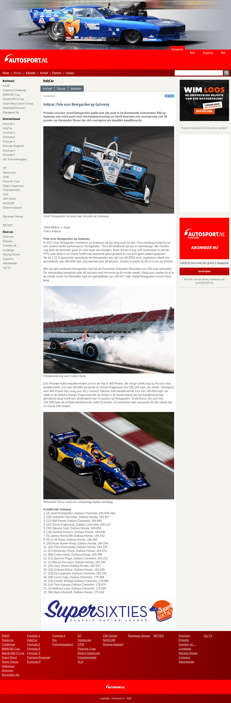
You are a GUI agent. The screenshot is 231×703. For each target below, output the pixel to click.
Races (61, 88)
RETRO (7, 225)
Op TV (7, 267)
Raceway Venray (13, 216)
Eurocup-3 (9, 150)
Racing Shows (11, 254)
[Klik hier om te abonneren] (204, 239)
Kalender (31, 73)
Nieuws (18, 73)
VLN (5, 194)
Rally (223, 53)
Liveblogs (8, 250)
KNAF (6, 85)
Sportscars (9, 172)
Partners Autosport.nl (193, 128)
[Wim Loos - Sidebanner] (204, 100)
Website (76, 88)
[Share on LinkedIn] (172, 95)
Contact (70, 73)
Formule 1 (9, 123)
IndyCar (7, 128)
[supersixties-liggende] (108, 611)
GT (5, 168)
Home (6, 73)
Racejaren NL (11, 112)
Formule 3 (9, 141)
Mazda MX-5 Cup (13, 99)
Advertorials (10, 263)
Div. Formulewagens (15, 159)
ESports (7, 241)
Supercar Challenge (14, 90)
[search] (226, 73)
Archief (44, 73)
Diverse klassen (12, 207)
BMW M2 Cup (11, 94)
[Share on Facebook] (166, 95)
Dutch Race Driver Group (18, 103)
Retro (192, 53)
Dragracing (208, 53)
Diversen (8, 236)
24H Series (9, 198)
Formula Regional (13, 145)
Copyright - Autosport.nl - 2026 (115, 698)
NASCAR (8, 203)
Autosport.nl (177, 49)
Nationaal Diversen (14, 107)
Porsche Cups (11, 181)
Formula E (9, 137)
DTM (6, 177)
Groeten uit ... (11, 245)
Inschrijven (204, 271)
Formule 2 (9, 132)
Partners (57, 73)
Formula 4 (9, 154)
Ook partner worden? (216, 128)
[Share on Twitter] (169, 95)
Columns (8, 258)
